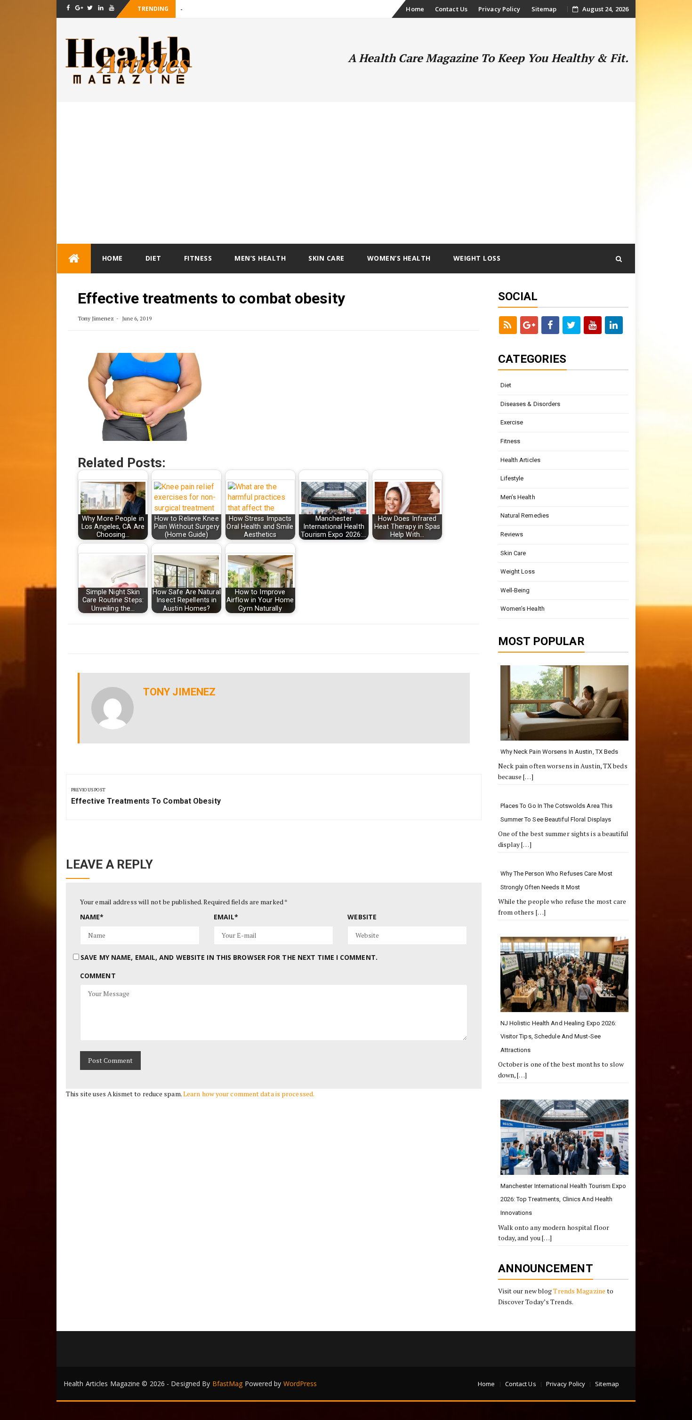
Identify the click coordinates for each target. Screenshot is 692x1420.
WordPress (300, 1383)
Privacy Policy (499, 9)
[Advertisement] (346, 173)
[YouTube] (593, 325)
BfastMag (227, 1383)
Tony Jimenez (96, 318)
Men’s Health (260, 258)
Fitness (198, 258)
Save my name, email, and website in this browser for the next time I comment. (229, 957)
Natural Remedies (524, 515)
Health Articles (520, 459)
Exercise (511, 422)
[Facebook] (550, 325)
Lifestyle (512, 478)
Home (415, 9)
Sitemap (544, 9)
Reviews (511, 534)
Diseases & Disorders (530, 403)
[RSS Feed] (508, 325)
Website (362, 916)
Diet (153, 258)
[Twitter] (571, 325)
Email (226, 916)
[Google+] (529, 325)
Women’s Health (399, 258)
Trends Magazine (579, 1290)
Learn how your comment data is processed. (248, 1093)
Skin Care (326, 258)
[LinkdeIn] (614, 325)
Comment (98, 975)
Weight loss (477, 258)
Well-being (515, 590)
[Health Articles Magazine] (74, 258)
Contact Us (451, 9)
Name (92, 916)
